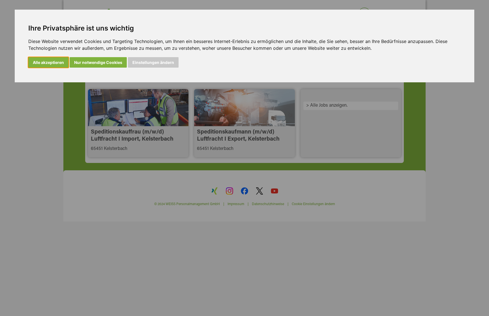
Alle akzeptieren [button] (48, 62)
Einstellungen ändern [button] (153, 62)
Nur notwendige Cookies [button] (98, 62)
